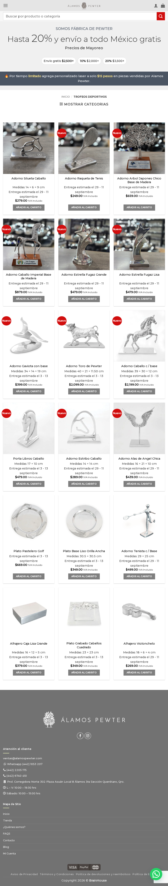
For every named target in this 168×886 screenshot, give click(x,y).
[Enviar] (161, 16)
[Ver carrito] (163, 5)
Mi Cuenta (9, 853)
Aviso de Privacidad (24, 874)
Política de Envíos (145, 874)
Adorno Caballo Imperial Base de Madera (28, 276)
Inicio (65, 96)
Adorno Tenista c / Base (139, 551)
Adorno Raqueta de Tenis (84, 178)
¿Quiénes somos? (14, 827)
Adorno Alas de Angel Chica (139, 458)
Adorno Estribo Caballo (84, 458)
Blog (6, 846)
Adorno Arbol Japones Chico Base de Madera (139, 180)
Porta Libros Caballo (28, 458)
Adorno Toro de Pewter (84, 366)
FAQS (6, 833)
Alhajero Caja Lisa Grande (28, 643)
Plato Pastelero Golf (29, 551)
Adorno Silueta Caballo (28, 178)
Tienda (7, 820)
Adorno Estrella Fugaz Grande (84, 274)
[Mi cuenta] (156, 5)
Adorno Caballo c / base (139, 366)
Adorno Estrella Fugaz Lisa (139, 274)
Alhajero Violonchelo (139, 643)
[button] (5, 5)
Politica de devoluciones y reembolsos (103, 874)
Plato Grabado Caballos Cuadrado (84, 645)
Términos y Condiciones (57, 874)
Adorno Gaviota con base (29, 366)
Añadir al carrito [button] (28, 207)
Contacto (9, 840)
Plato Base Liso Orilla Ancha (84, 551)
